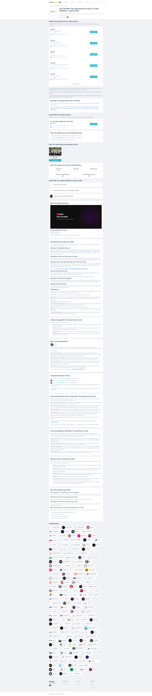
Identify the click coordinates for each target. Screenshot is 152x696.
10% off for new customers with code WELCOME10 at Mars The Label (72, 268)
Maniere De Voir (96, 106)
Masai (51, 108)
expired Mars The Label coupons (73, 92)
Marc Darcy (86, 106)
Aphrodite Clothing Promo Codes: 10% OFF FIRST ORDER (66, 190)
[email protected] (56, 232)
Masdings (76, 108)
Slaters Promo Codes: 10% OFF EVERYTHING (63, 196)
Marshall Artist (70, 108)
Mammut (80, 108)
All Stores (78, 683)
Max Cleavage (64, 108)
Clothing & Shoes (56, 5)
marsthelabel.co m (78, 402)
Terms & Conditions (94, 687)
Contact (92, 685)
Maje (54, 108)
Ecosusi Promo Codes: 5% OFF (60, 184)
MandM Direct (53, 109)
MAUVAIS (58, 108)
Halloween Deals (66, 683)
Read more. (64, 15)
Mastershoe (89, 108)
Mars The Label (74, 13)
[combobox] (98, 2)
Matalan (84, 108)
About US (92, 683)
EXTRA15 (87, 13)
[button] (73, 2)
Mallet (90, 106)
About (87, 2)
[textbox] (98, 2)
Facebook (97, 281)
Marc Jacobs (95, 108)
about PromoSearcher (78, 369)
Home (66, 2)
